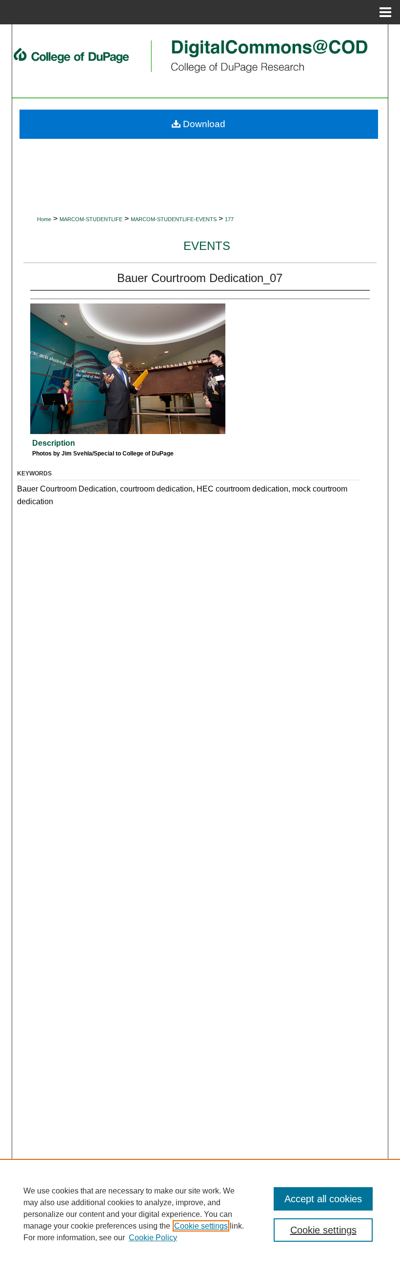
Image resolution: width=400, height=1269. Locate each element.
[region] (200, 1214)
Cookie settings (201, 1226)
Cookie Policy (153, 1237)
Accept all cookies (323, 1198)
